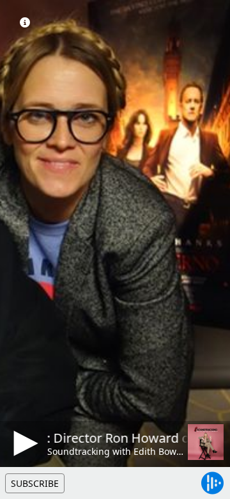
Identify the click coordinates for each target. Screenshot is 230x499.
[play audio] (23, 443)
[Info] (25, 22)
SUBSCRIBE (35, 483)
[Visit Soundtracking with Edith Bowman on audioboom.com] (206, 442)
